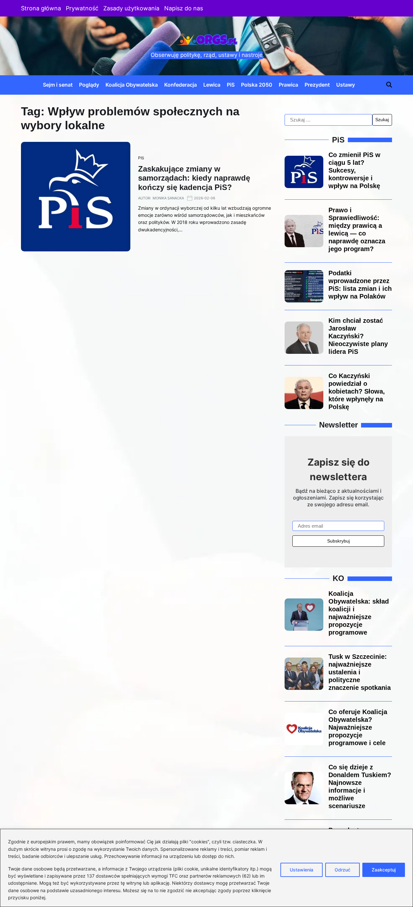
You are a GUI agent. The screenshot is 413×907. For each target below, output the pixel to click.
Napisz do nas (183, 8)
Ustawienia (301, 869)
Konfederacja (180, 84)
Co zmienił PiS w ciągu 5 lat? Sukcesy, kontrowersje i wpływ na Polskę (354, 170)
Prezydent (317, 84)
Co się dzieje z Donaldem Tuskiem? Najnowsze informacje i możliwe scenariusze (359, 786)
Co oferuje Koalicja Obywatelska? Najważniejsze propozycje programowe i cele (357, 727)
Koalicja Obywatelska (132, 84)
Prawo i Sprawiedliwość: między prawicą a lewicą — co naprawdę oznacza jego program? (356, 229)
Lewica (211, 84)
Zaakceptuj (384, 869)
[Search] (389, 84)
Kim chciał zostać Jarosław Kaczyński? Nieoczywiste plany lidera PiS (358, 336)
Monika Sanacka (168, 198)
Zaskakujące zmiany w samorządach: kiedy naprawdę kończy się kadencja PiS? (194, 178)
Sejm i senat (58, 84)
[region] (206, 868)
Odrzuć (342, 869)
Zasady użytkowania (131, 8)
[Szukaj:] (328, 120)
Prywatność (82, 8)
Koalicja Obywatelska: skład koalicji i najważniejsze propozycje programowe (358, 613)
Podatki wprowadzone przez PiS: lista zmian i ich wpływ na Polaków (360, 284)
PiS (231, 84)
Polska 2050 (256, 84)
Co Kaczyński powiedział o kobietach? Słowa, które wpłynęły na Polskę (356, 391)
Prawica (288, 84)
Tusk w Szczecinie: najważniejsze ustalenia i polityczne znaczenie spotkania (359, 672)
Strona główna (41, 8)
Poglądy (89, 84)
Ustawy (345, 84)
